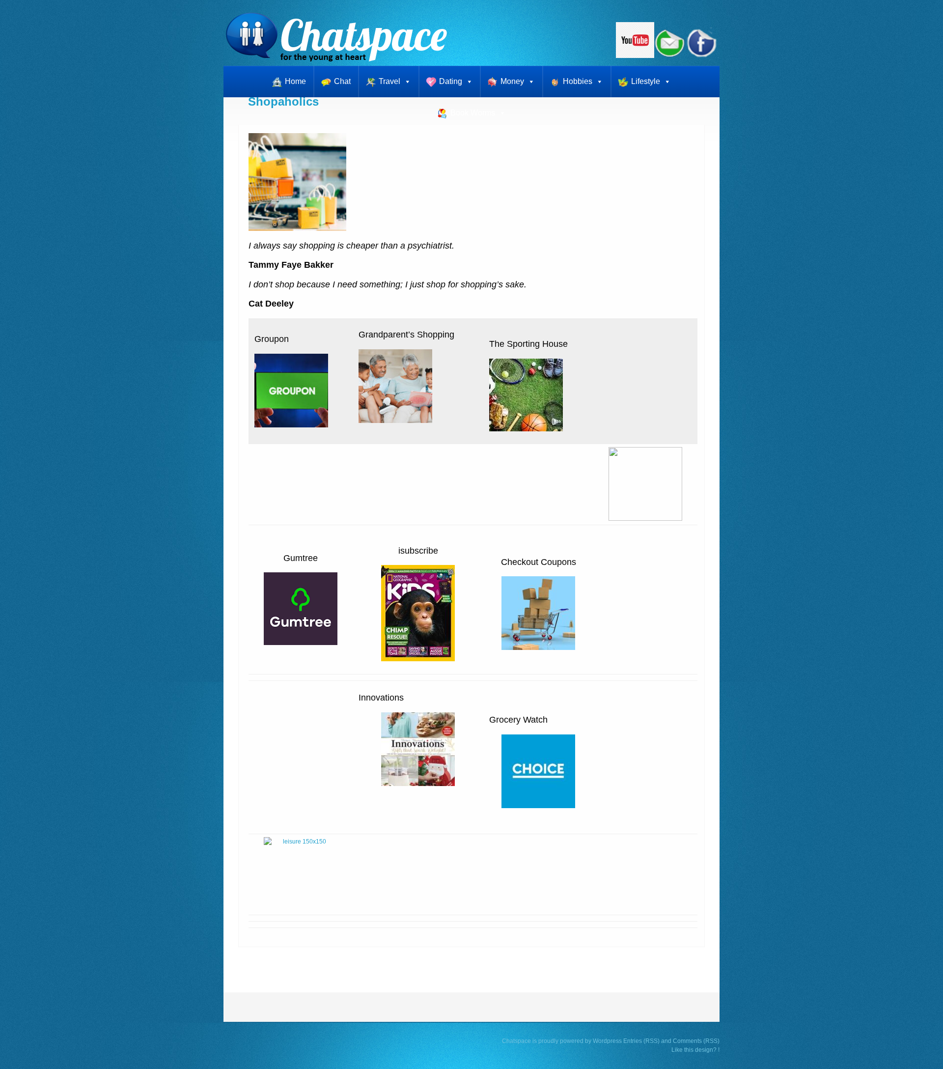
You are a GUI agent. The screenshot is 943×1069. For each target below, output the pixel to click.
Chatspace (516, 1041)
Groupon (271, 339)
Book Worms (472, 113)
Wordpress (607, 1041)
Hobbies (577, 81)
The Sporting (514, 344)
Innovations (381, 698)
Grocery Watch (518, 720)
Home (295, 81)
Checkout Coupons (538, 562)
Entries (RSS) (641, 1041)
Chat (342, 81)
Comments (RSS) (696, 1041)
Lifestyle (645, 81)
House (555, 344)
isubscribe (418, 551)
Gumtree (300, 558)
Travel (389, 81)
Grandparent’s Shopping (406, 334)
